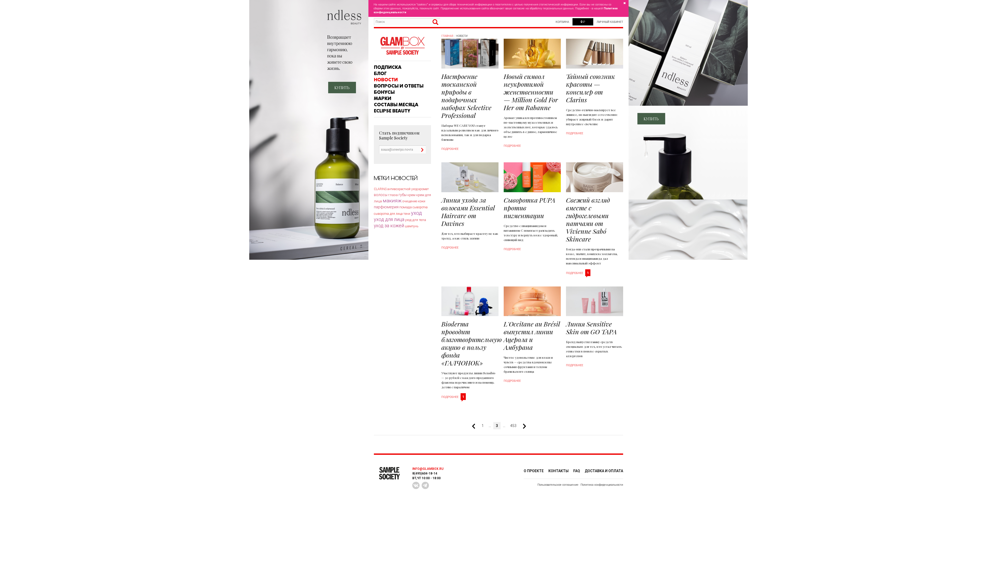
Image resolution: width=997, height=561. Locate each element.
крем (411, 195)
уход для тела (415, 220)
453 (513, 426)
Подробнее (450, 149)
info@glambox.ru (427, 469)
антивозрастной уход (402, 189)
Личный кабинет (610, 22)
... (490, 426)
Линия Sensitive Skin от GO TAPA (591, 327)
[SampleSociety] (402, 46)
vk (416, 485)
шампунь (411, 226)
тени (406, 214)
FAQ (576, 471)
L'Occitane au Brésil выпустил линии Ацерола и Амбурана (532, 335)
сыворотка (420, 207)
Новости (386, 80)
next (522, 426)
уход (416, 213)
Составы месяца (396, 105)
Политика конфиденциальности (602, 484)
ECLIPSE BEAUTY (392, 111)
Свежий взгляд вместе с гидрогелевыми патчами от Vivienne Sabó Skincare (588, 219)
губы (403, 195)
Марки (382, 98)
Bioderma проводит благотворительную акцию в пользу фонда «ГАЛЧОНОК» (471, 343)
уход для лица (389, 219)
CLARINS (380, 189)
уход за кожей (389, 225)
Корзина (562, 22)
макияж (392, 201)
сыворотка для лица (388, 214)
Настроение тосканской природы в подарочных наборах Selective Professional (466, 95)
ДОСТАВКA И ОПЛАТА (604, 471)
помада (405, 207)
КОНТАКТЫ (558, 471)
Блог (380, 73)
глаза (393, 195)
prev (475, 426)
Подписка (387, 67)
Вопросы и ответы (398, 86)
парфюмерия (386, 207)
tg (425, 485)
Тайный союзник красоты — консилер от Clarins (590, 88)
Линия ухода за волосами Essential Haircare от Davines (468, 212)
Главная (447, 36)
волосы (380, 195)
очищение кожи (413, 201)
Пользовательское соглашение (557, 484)
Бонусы (384, 92)
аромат (423, 189)
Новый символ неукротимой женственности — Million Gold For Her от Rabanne (531, 92)
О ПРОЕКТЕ (534, 471)
